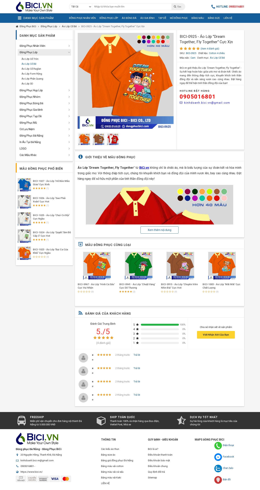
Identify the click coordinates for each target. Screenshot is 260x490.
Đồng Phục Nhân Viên (82, 18)
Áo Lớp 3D (27, 83)
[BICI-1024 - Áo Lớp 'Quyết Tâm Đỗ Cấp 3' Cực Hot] (24, 236)
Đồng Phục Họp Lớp (31, 90)
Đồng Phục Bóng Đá (31, 103)
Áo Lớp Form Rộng (32, 73)
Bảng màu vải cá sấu (112, 471)
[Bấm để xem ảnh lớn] (126, 81)
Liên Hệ (228, 18)
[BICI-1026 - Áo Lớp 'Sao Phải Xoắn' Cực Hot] (24, 201)
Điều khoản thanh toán (160, 454)
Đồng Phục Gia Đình (31, 109)
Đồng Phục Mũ (28, 122)
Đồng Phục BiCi (28, 26)
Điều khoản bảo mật (159, 460)
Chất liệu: (203, 53)
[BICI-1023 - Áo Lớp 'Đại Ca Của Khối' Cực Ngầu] (24, 253)
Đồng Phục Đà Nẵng (31, 135)
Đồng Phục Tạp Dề (30, 116)
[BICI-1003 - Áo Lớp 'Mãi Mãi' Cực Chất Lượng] (222, 265)
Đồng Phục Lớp (109, 18)
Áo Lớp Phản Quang (32, 78)
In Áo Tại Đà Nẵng (30, 142)
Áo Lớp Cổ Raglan (31, 68)
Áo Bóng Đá (129, 18)
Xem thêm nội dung (159, 229)
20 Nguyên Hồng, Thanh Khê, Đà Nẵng (41, 454)
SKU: (182, 53)
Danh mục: (203, 57)
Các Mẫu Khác (28, 155)
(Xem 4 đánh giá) (210, 48)
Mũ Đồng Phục (179, 18)
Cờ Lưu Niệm (27, 129)
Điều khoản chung (158, 466)
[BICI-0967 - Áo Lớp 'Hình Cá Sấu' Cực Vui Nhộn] (97, 265)
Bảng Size (214, 18)
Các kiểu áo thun (110, 449)
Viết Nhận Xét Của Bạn (216, 334)
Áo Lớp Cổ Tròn (30, 58)
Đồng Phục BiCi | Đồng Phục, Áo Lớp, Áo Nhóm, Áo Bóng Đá (39, 6)
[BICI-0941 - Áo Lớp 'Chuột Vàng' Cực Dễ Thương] (138, 265)
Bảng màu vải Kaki (111, 477)
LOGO (23, 148)
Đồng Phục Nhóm (30, 96)
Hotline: (230, 6)
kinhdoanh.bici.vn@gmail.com (207, 102)
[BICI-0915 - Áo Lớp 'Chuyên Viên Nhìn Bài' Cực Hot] (180, 265)
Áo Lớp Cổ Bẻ (69, 26)
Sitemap (152, 477)
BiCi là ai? (153, 449)
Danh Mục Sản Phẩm (38, 18)
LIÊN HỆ (105, 483)
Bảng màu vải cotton (112, 466)
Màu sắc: (185, 57)
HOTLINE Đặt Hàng (195, 90)
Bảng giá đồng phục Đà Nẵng (117, 460)
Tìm (179, 6)
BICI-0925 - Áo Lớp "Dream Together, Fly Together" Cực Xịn (113, 26)
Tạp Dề (162, 18)
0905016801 (198, 96)
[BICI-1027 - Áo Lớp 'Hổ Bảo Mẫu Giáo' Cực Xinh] (24, 184)
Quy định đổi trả (156, 471)
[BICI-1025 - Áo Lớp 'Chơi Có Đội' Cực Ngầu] (24, 219)
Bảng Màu (197, 18)
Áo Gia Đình (147, 18)
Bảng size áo (108, 454)
